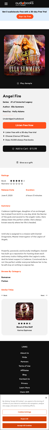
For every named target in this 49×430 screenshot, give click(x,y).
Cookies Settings (24, 412)
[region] (24, 412)
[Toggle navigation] (6, 4)
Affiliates (24, 370)
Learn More (24, 388)
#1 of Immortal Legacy (21, 102)
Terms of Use (24, 366)
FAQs (24, 357)
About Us (24, 353)
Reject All (24, 419)
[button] (4, 295)
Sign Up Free (25, 16)
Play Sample (26, 83)
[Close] (46, 397)
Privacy (24, 383)
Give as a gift (26, 162)
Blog (24, 375)
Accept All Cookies (24, 425)
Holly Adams (18, 111)
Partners (24, 362)
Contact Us (24, 379)
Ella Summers (17, 107)
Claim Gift (24, 392)
